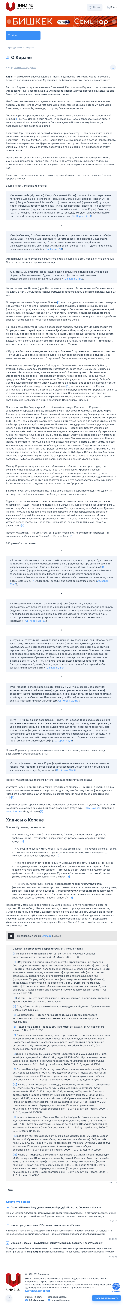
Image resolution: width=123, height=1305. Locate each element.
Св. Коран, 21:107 (35, 632)
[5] (71, 547)
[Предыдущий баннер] (9, 27)
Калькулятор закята (106, 1298)
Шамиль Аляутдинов (25, 78)
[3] (67, 397)
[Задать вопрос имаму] (116, 1287)
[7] (33, 592)
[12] (68, 887)
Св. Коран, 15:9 (73, 289)
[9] (41, 822)
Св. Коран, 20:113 (68, 711)
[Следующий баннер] (114, 27)
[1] (16, 130)
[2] (58, 313)
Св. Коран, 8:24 (56, 678)
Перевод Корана (14, 59)
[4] (22, 536)
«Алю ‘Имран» (14, 822)
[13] (71, 908)
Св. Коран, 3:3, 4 (81, 227)
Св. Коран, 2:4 (54, 260)
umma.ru (46, 947)
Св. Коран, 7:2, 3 (62, 751)
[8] (12, 808)
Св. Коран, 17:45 (65, 781)
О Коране (29, 59)
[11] (57, 866)
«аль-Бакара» (92, 819)
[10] (22, 852)
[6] (103, 578)
